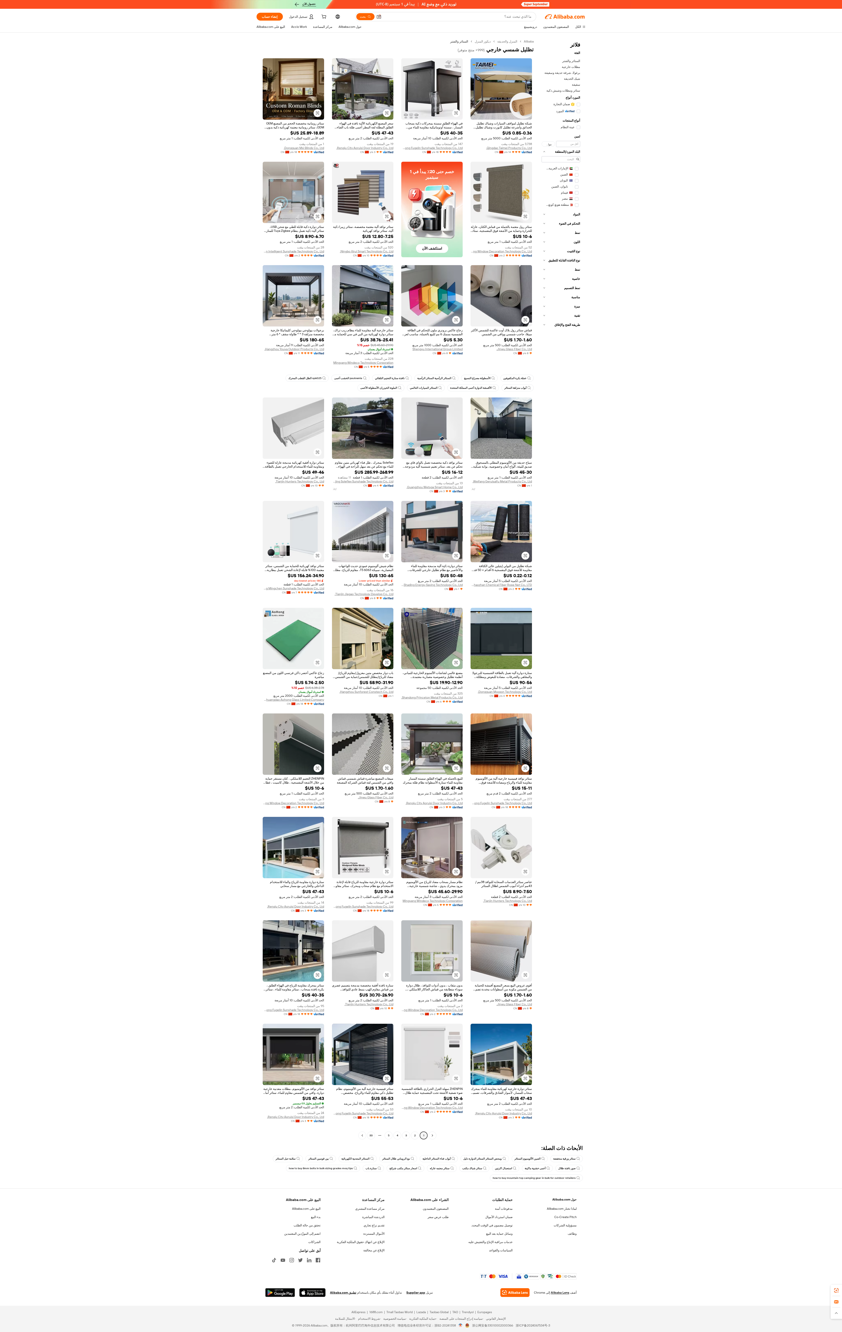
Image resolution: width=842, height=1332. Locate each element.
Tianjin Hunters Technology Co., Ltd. (299, 481)
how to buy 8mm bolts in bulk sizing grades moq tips (321, 1168)
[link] (836, 1290)
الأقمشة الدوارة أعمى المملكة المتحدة (471, 387)
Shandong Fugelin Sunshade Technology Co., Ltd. (432, 148)
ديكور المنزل (483, 41)
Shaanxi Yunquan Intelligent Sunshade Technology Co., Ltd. (293, 251)
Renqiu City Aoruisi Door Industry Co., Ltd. (364, 148)
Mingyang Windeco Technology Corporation (363, 362)
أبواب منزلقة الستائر (515, 387)
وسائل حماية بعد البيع (499, 1233)
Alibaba (529, 41)
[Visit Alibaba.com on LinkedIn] (309, 1260)
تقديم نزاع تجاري (374, 1225)
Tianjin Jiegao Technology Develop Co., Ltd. (364, 594)
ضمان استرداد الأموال (499, 1217)
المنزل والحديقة (507, 41)
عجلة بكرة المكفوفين (514, 378)
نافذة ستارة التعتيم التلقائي (390, 378)
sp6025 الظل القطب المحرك (304, 378)
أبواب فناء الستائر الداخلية (437, 1158)
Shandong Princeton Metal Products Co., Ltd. (432, 697)
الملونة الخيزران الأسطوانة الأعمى (378, 387)
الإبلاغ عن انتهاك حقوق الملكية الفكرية (361, 1242)
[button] (379, 16)
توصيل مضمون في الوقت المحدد (492, 1225)
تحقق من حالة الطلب (307, 1225)
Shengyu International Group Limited (437, 349)
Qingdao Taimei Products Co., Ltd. (509, 148)
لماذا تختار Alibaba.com (562, 1208)
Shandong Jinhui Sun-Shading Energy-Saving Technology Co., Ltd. (432, 585)
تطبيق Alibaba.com (343, 1292)
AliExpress (358, 1312)
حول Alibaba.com (564, 1199)
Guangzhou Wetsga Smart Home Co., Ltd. (435, 487)
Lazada (421, 1312)
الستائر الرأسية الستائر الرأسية (434, 378)
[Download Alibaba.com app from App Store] (312, 1292)
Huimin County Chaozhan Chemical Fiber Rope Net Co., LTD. (501, 585)
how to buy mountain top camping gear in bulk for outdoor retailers (534, 1177)
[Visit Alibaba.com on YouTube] (282, 1260)
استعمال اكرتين (503, 1168)
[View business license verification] (460, 1325)
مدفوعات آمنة (504, 1208)
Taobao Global (439, 1312)
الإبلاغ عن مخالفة (374, 1250)
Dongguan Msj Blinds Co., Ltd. (304, 148)
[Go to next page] (362, 1135)
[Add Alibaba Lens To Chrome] (515, 1292)
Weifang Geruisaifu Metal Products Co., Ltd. (502, 481)
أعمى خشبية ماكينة (535, 1168)
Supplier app (415, 1292)
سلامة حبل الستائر (286, 1158)
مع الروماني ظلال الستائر (396, 1158)
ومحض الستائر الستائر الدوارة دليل (482, 1158)
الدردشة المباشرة (373, 1217)
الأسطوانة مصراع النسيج (477, 378)
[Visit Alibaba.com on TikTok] (274, 1260)
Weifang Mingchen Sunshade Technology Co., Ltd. (293, 588)
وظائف (572, 1233)
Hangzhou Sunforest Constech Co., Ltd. (366, 691)
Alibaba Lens (560, 1292)
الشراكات (314, 1242)
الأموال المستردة (374, 1233)
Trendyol (468, 1312)
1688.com (376, 1312)
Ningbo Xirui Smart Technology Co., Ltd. (366, 251)
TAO (455, 1312)
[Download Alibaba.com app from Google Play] (280, 1292)
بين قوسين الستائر (318, 1158)
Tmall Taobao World (399, 1312)
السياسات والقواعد (501, 1250)
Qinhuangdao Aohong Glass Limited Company (293, 699)
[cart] (323, 17)
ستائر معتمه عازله (440, 1168)
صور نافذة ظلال (567, 1168)
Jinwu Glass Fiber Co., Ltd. (514, 349)
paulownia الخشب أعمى (348, 378)
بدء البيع (316, 1217)
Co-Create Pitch (565, 1217)
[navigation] (561, 589)
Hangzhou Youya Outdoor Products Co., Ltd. (294, 349)
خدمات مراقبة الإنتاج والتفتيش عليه (490, 1242)
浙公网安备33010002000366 (492, 1325)
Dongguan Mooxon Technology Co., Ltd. (505, 691)
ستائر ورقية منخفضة (564, 1158)
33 (371, 1135)
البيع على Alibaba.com (306, 1208)
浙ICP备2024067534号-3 (533, 1325)
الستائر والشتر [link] (459, 41)
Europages (484, 1312)
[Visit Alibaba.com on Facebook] (318, 1260)
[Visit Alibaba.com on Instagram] (291, 1260)
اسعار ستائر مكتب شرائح (403, 1168)
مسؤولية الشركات (565, 1225)
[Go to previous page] (432, 1135)
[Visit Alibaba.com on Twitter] (300, 1260)
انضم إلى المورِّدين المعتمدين (302, 1233)
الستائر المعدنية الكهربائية (355, 1158)
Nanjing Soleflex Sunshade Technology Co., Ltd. (362, 481)
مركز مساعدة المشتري (370, 1208)
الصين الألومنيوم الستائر (527, 1158)
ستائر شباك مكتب (472, 1168)
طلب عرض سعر (438, 1217)
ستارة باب (371, 1168)
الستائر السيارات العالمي (423, 387)
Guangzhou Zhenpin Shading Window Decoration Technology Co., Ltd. (501, 251)
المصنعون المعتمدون (436, 1208)
